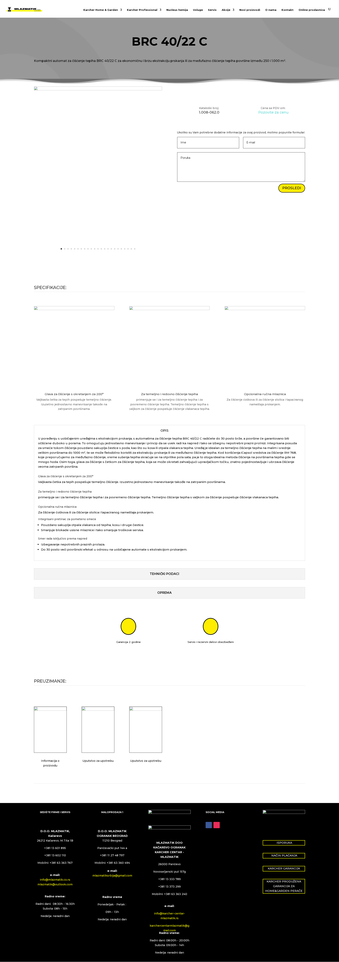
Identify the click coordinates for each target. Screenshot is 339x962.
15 (108, 249)
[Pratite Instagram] (216, 825)
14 (104, 249)
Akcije (226, 9)
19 (121, 249)
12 (98, 249)
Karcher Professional (142, 9)
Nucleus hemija (177, 9)
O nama (270, 9)
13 (101, 249)
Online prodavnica (312, 9)
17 (114, 249)
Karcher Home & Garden (100, 9)
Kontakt (287, 9)
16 (111, 249)
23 (134, 249)
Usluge (198, 9)
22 (131, 249)
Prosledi (291, 188)
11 (94, 249)
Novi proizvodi (249, 9)
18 (118, 249)
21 (128, 249)
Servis (212, 9)
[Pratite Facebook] (209, 825)
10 (91, 249)
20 (124, 249)
